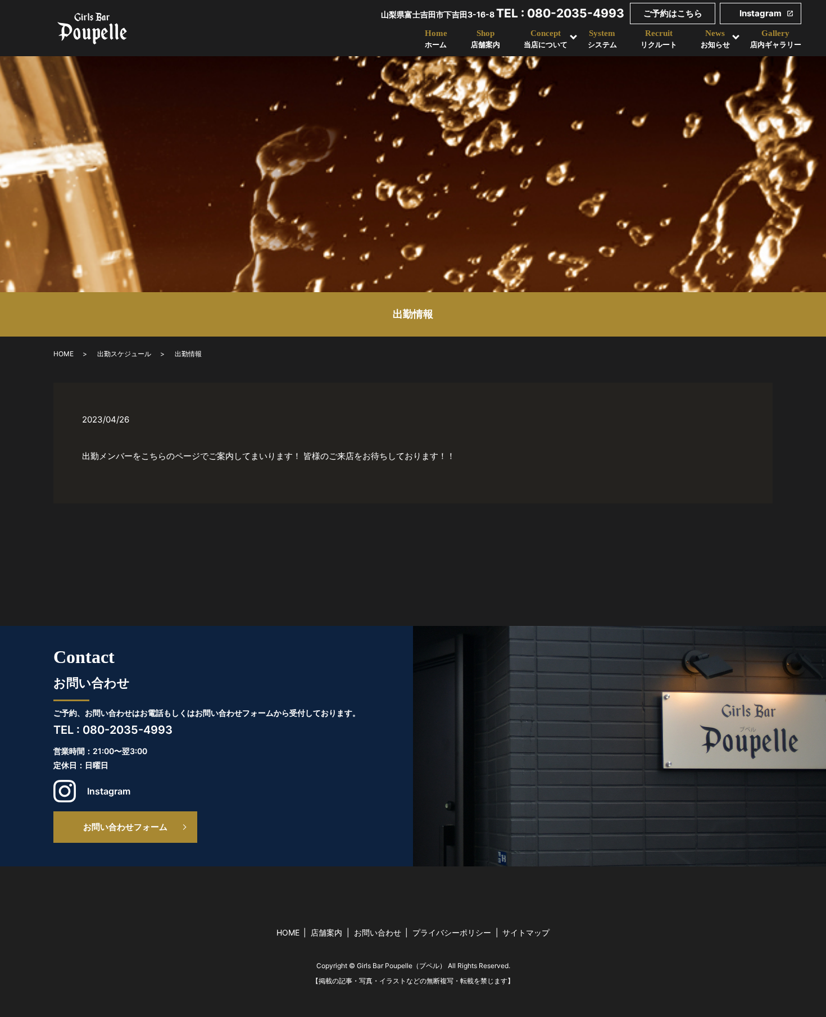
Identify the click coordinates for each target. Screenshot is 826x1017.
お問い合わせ (377, 932)
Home (436, 39)
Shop (485, 39)
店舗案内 (326, 932)
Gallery (775, 39)
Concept (546, 39)
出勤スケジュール (124, 353)
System (602, 39)
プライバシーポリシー (451, 932)
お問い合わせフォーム (125, 826)
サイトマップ (526, 932)
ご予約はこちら (672, 13)
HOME (63, 353)
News (715, 39)
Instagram (760, 13)
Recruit (659, 39)
